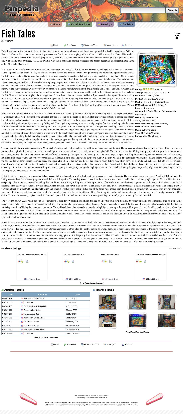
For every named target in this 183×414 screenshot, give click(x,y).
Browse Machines (86, 395)
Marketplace (112, 45)
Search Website (92, 398)
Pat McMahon (154, 111)
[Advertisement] (91, 372)
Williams (8, 41)
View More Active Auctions (91, 283)
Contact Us (103, 398)
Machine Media (105, 289)
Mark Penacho (154, 136)
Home (56, 24)
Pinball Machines (80, 24)
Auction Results (14, 289)
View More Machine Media (137, 332)
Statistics (127, 24)
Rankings (106, 24)
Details (56, 45)
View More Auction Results (46, 338)
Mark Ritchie (141, 114)
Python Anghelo (169, 111)
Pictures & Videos (91, 45)
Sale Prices (71, 45)
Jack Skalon (155, 127)
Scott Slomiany (161, 124)
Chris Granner (151, 130)
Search (172, 10)
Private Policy (80, 398)
